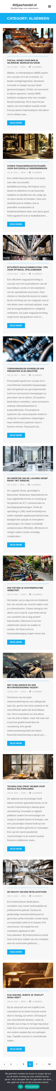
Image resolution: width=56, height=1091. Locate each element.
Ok (20, 1087)
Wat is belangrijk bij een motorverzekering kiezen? (22, 686)
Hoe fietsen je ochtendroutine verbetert (25, 589)
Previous (4, 1064)
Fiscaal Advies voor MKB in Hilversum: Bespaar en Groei (23, 61)
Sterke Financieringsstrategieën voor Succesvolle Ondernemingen (27, 167)
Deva (23, 67)
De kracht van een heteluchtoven (27, 892)
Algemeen (37, 67)
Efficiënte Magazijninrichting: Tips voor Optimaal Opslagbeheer (27, 268)
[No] (52, 1080)
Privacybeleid (32, 1087)
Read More (16, 123)
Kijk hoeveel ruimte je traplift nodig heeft (25, 996)
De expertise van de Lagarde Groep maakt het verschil (27, 479)
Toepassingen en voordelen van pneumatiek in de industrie (25, 369)
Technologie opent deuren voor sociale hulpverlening (26, 787)
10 (49, 1064)
